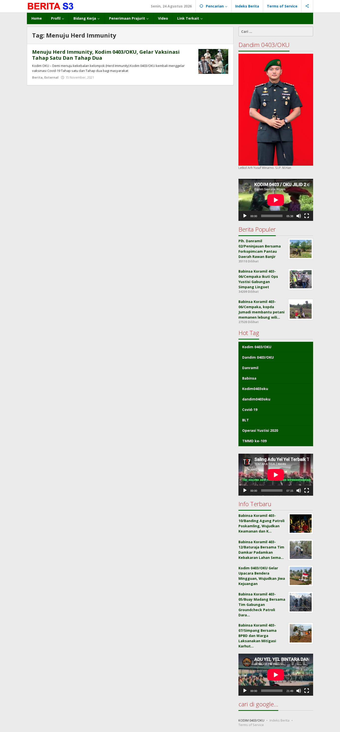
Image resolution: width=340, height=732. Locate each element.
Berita (37, 77)
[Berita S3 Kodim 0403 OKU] (51, 6)
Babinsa (249, 378)
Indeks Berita (279, 720)
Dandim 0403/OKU (258, 357)
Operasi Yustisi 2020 (260, 430)
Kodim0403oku (255, 388)
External (51, 77)
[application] (275, 200)
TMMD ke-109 (254, 441)
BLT (245, 420)
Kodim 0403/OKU (256, 346)
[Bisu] (298, 215)
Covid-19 (249, 409)
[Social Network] (307, 6)
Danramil (250, 367)
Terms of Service (251, 725)
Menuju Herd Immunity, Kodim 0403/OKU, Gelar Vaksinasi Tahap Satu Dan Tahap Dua (106, 55)
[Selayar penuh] (306, 215)
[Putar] (244, 215)
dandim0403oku (256, 399)
